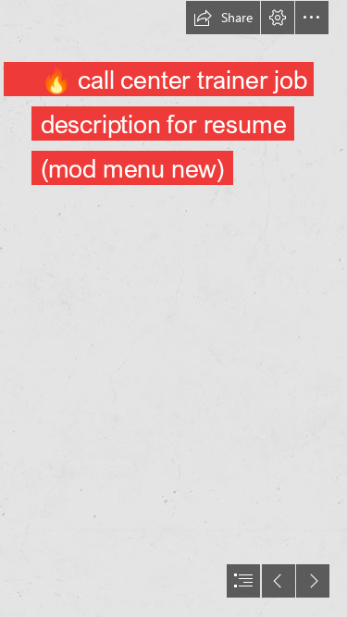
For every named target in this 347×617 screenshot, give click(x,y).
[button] (223, 17)
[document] (173, 308)
